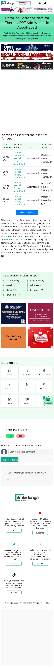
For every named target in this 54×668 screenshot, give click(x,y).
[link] (23, 3)
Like (14, 531)
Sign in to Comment (10, 460)
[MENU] (51, 3)
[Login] (45, 3)
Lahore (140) (36, 285)
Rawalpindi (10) (13, 294)
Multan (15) (11, 290)
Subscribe (40, 533)
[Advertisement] (27, 99)
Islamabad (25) (37, 280)
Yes (10, 435)
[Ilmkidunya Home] (7, 3)
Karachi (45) (11, 285)
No (20, 435)
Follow (14, 564)
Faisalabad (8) (12, 280)
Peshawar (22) (36, 290)
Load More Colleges (27, 212)
